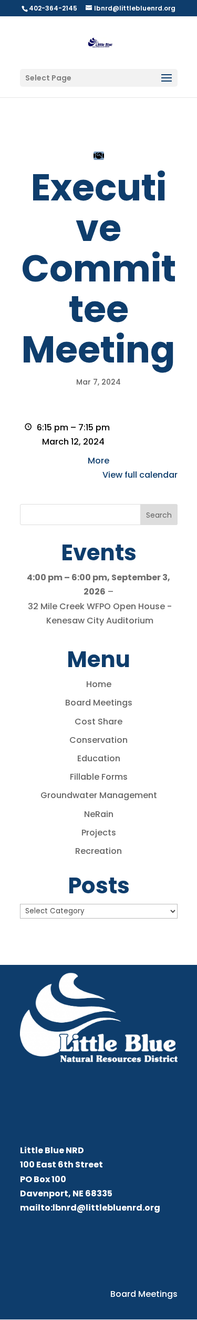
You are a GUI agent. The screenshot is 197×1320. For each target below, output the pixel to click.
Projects (98, 833)
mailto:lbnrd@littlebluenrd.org (90, 1208)
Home (98, 684)
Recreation (98, 851)
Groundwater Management (98, 795)
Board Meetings (98, 703)
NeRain (98, 814)
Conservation (98, 740)
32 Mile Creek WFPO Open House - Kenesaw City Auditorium (100, 613)
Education (98, 758)
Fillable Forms (99, 777)
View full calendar (140, 475)
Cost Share (98, 722)
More (98, 461)
